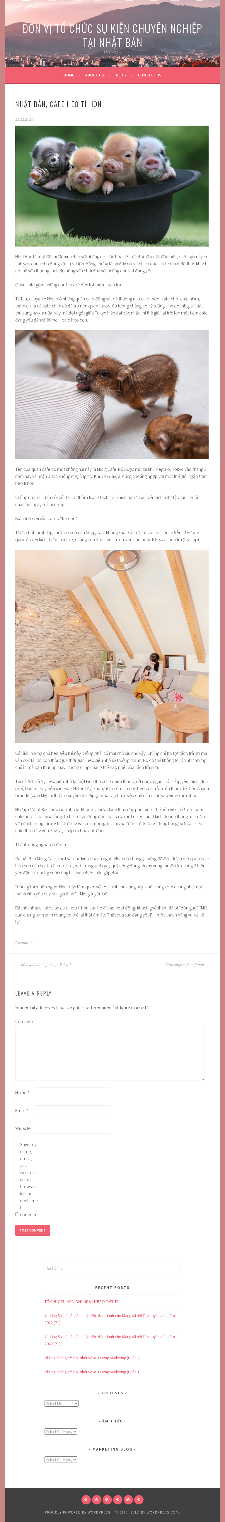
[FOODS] (128, 1499)
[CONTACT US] (117, 1499)
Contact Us (149, 75)
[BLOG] (107, 1499)
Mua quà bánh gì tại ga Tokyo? (45, 965)
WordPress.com (163, 1512)
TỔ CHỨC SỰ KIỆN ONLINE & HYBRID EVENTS (81, 1301)
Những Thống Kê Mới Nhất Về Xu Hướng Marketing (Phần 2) (93, 1357)
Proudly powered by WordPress (77, 1512)
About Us (94, 75)
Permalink (24, 943)
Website (23, 1128)
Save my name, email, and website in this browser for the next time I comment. (29, 1179)
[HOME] (86, 1499)
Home (69, 75)
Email (22, 1110)
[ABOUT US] (96, 1499)
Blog (121, 75)
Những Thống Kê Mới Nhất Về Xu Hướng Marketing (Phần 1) (93, 1371)
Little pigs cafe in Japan (185, 965)
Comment (24, 1021)
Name (22, 1092)
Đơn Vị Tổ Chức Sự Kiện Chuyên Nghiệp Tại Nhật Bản (112, 35)
